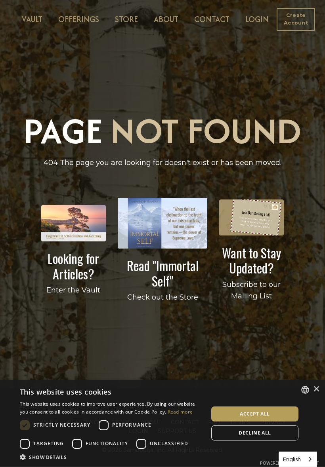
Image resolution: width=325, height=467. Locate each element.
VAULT (32, 19)
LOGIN (257, 19)
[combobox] (298, 459)
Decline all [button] (255, 432)
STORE (126, 19)
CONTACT (211, 19)
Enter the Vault (73, 290)
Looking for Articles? (73, 266)
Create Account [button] (296, 19)
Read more (180, 411)
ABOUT (166, 19)
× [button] (316, 389)
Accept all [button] (255, 413)
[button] (296, 19)
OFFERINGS (78, 19)
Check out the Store (162, 297)
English (292, 459)
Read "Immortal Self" (163, 273)
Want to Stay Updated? (251, 260)
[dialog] (162, 423)
